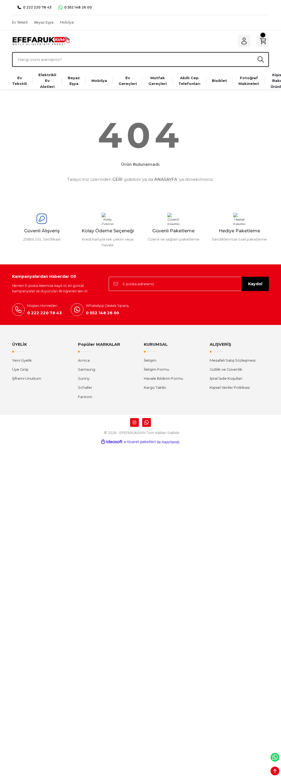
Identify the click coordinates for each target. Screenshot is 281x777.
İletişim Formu (156, 369)
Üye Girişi (20, 369)
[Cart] (263, 41)
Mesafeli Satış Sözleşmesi (232, 360)
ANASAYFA (165, 179)
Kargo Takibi (155, 387)
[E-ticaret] (140, 442)
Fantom (85, 397)
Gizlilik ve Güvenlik (226, 369)
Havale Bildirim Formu (163, 378)
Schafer (85, 387)
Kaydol (255, 283)
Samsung (86, 369)
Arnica (84, 360)
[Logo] (41, 41)
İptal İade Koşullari (226, 378)
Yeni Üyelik (22, 360)
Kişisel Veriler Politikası (230, 387)
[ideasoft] (112, 441)
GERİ (118, 179)
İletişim (150, 360)
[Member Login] (244, 41)
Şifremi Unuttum (26, 378)
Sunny (83, 378)
